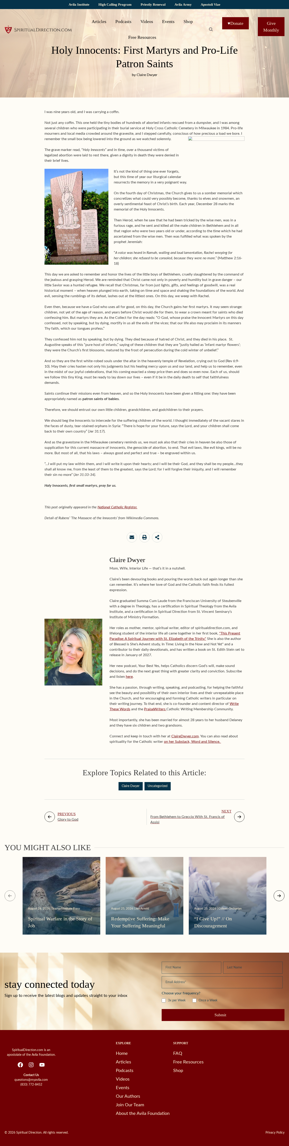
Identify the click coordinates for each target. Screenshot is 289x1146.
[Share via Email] (132, 537)
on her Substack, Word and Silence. (192, 741)
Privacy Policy (275, 1132)
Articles (99, 21)
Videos (146, 21)
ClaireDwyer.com (185, 736)
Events (168, 21)
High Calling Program (115, 4)
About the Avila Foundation (143, 1113)
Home (122, 1053)
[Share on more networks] (157, 537)
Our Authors (128, 1096)
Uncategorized (158, 786)
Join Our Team (130, 1105)
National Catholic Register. (117, 507)
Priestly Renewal (153, 4)
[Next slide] (279, 895)
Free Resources (142, 37)
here (129, 676)
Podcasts (123, 21)
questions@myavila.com (31, 1079)
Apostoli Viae (210, 4)
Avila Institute (79, 4)
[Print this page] (144, 537)
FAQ (177, 1053)
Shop (188, 21)
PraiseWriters (155, 709)
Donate (235, 23)
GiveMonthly (271, 26)
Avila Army (183, 4)
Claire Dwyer (131, 786)
